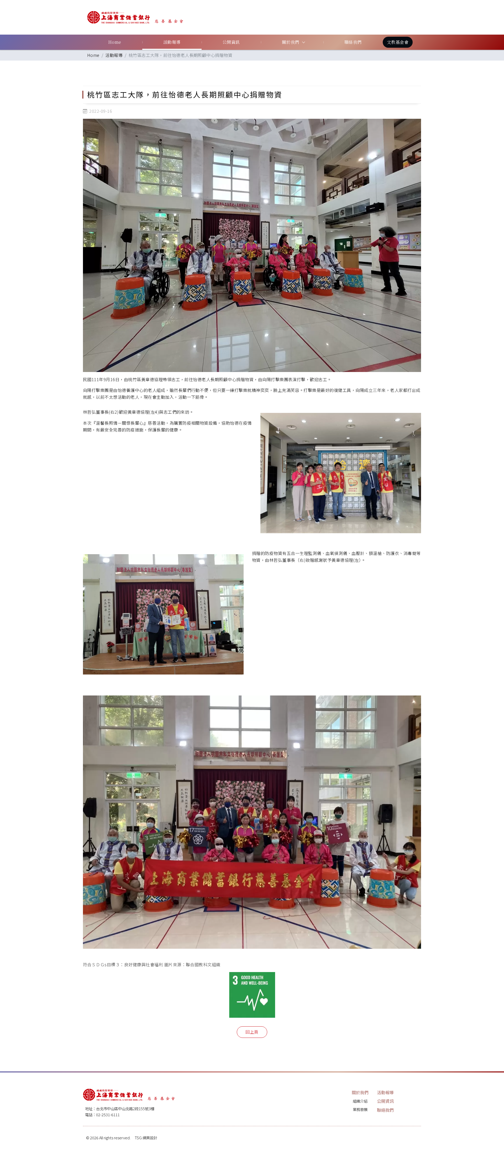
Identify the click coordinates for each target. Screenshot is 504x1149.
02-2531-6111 (108, 1114)
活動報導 (172, 42)
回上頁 (251, 1032)
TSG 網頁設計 (146, 1137)
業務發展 (360, 1109)
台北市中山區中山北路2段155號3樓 (125, 1108)
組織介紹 (360, 1101)
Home (114, 42)
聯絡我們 (353, 42)
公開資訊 (231, 42)
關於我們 (290, 42)
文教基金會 (397, 42)
